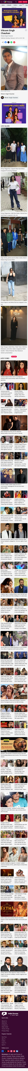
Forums (9, 5)
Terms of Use (5, 1029)
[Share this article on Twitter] (8, 42)
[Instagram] (11, 1051)
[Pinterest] (14, 1051)
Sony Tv (4, 1043)
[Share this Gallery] (3, 42)
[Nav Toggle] (1, 1)
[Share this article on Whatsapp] (11, 42)
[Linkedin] (17, 1051)
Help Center (5, 1027)
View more (14, 356)
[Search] (16, 1)
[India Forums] (8, 2)
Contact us (5, 1025)
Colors (3, 1041)
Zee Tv (3, 1039)
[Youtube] (8, 1051)
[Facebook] (3, 1051)
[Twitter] (6, 1051)
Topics (15, 5)
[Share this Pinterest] (14, 42)
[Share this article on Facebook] (6, 42)
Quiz (20, 5)
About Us (4, 1021)
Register (25, 1)
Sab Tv (3, 1045)
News (3, 5)
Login (20, 1)
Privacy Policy (5, 1031)
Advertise (4, 1023)
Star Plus (4, 1037)
